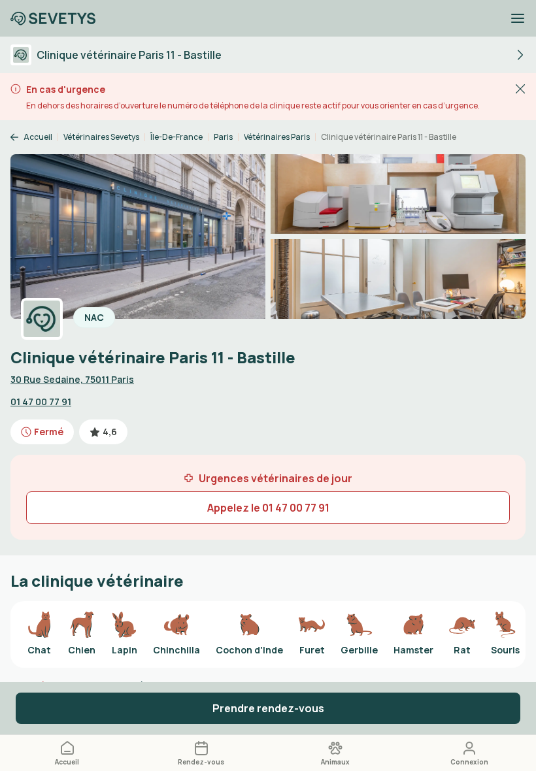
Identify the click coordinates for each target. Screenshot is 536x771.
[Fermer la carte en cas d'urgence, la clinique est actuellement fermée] (520, 88)
